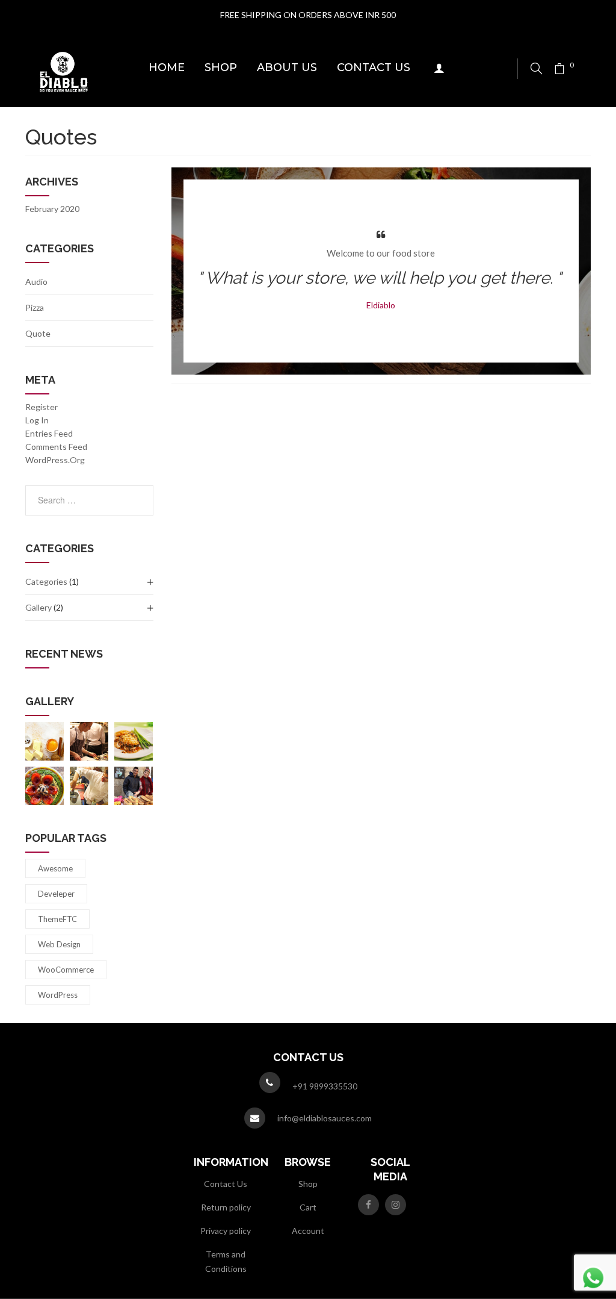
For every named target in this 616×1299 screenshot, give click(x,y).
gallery (38, 607)
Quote (38, 333)
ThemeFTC (57, 919)
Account (308, 1231)
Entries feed (49, 433)
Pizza (34, 307)
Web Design (59, 944)
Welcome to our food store (381, 253)
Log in (37, 420)
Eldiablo (380, 305)
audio (36, 281)
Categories (46, 581)
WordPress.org (55, 460)
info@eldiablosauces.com (324, 1118)
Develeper (56, 894)
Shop (308, 1184)
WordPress (58, 995)
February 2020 (52, 209)
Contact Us (225, 1184)
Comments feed (56, 446)
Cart (308, 1207)
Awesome (55, 868)
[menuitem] (166, 68)
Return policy (226, 1207)
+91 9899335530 (324, 1086)
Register (41, 407)
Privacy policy (225, 1231)
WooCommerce (66, 969)
